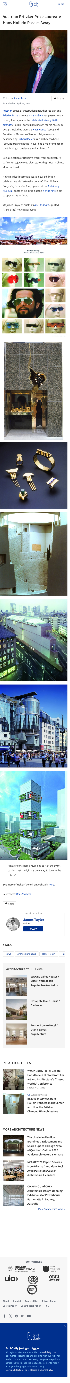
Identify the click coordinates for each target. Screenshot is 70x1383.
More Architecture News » (51, 1209)
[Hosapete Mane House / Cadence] (16, 1009)
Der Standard (41, 205)
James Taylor (33, 919)
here (51, 884)
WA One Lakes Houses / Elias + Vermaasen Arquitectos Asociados (45, 981)
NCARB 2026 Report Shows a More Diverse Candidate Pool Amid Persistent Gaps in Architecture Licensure (45, 1168)
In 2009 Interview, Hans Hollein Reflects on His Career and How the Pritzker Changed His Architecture (45, 1105)
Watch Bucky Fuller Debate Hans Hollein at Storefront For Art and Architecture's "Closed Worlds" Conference (45, 1077)
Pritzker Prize (10, 115)
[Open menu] (4, 4)
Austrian (7, 111)
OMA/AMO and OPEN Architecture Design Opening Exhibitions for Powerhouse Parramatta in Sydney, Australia (45, 1195)
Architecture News (27, 954)
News (8, 954)
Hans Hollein (36, 115)
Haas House (39, 129)
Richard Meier (26, 139)
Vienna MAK (49, 191)
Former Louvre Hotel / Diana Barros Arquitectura (44, 1029)
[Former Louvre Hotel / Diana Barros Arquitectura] (16, 1034)
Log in (61, 4)
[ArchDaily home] (33, 4)
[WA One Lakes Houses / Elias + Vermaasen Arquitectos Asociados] (16, 985)
